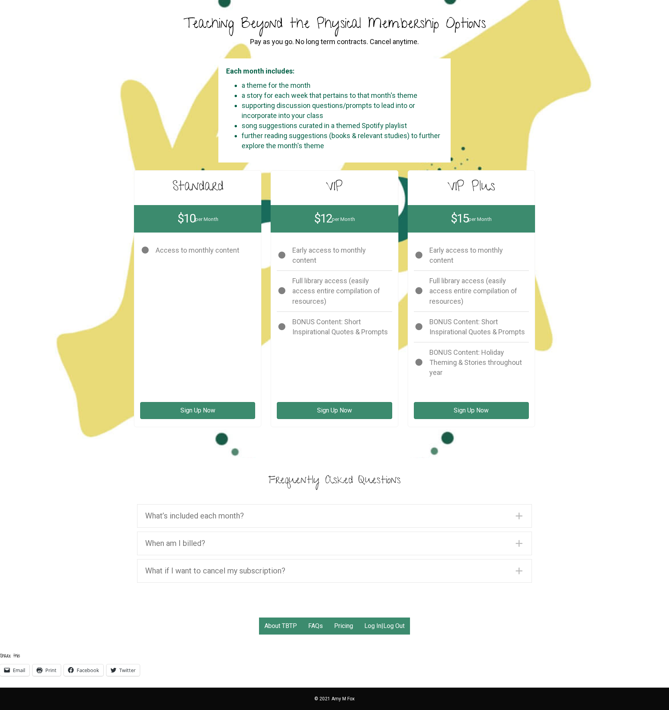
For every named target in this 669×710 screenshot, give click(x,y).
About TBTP (280, 626)
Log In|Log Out (384, 626)
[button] (334, 516)
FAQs (315, 626)
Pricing (343, 626)
